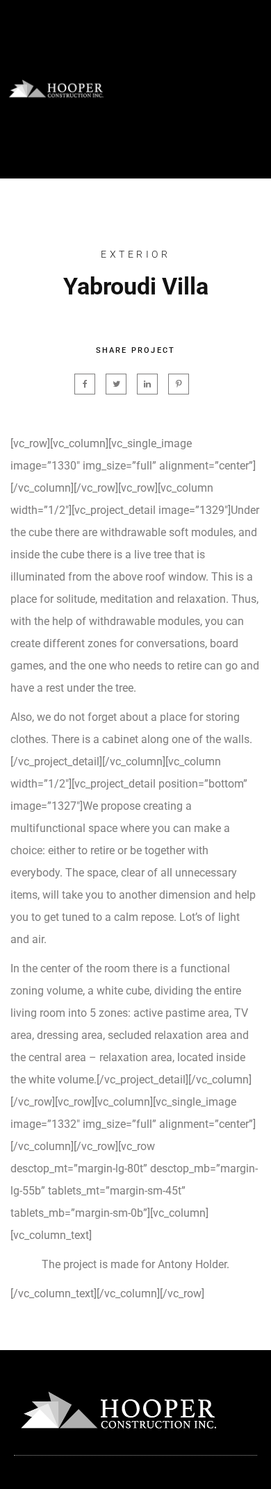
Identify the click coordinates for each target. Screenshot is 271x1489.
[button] (248, 89)
